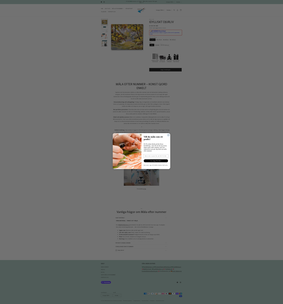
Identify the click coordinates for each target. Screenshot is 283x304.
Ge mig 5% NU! (155, 161)
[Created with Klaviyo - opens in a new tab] (141, 170)
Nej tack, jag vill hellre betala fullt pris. (156, 165)
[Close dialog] (168, 135)
